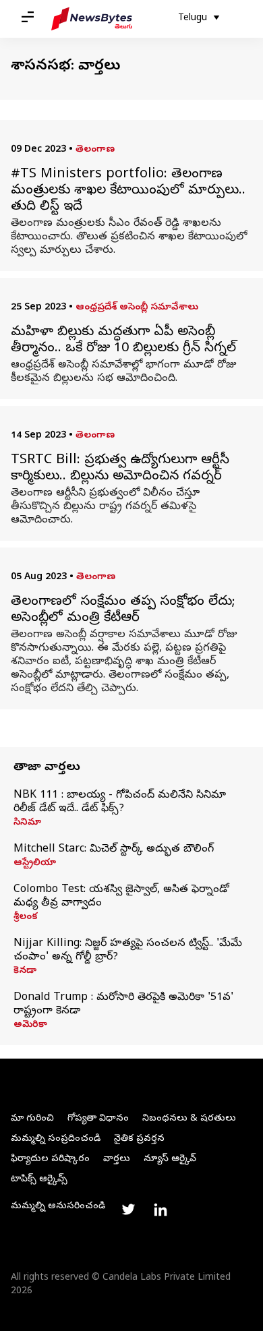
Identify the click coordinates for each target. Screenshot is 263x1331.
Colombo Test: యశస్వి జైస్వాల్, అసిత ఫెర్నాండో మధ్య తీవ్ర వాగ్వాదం (121, 896)
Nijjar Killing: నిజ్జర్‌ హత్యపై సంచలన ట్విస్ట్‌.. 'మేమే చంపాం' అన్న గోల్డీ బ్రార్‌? (127, 950)
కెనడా (24, 972)
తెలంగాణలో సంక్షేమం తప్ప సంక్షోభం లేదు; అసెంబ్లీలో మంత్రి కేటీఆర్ (123, 611)
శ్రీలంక (25, 918)
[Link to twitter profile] (128, 1209)
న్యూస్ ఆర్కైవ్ (170, 1159)
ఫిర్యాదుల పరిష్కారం (50, 1159)
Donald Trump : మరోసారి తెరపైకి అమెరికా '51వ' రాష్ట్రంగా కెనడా (123, 1004)
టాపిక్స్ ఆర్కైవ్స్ (39, 1179)
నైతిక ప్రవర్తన (139, 1139)
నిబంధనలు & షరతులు (189, 1119)
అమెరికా (30, 1025)
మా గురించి (32, 1119)
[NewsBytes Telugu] (91, 19)
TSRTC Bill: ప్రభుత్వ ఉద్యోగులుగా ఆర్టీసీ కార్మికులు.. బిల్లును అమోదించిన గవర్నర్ (120, 469)
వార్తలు (116, 1159)
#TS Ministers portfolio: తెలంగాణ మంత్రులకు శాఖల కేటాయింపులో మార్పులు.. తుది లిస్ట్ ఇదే (128, 191)
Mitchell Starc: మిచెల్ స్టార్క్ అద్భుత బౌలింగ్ (113, 849)
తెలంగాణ (95, 150)
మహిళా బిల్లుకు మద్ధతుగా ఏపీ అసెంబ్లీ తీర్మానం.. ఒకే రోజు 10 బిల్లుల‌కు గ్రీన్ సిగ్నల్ (123, 341)
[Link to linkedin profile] (160, 1209)
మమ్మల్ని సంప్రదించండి (55, 1139)
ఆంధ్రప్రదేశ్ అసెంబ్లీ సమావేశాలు (137, 307)
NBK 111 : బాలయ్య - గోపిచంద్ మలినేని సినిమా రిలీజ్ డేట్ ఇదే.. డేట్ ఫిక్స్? (119, 802)
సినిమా (27, 823)
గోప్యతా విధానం (98, 1119)
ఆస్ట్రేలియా (34, 864)
